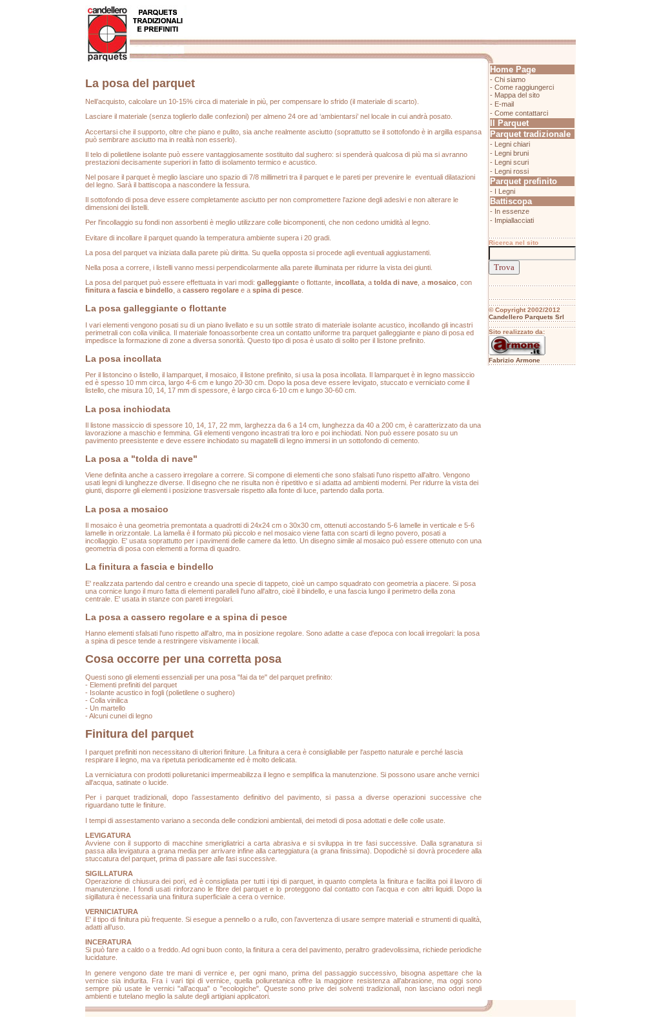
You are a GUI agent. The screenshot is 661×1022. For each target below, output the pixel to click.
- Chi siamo (507, 79)
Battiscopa (511, 201)
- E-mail (502, 104)
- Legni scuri (509, 162)
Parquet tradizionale (530, 134)
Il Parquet (509, 123)
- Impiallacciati (512, 220)
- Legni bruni (509, 153)
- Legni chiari (510, 144)
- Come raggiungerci (522, 87)
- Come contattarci (519, 113)
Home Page (513, 69)
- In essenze (509, 211)
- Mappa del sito (515, 95)
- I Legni (502, 191)
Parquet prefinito (523, 181)
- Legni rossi (509, 171)
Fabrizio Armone (514, 360)
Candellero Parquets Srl (526, 316)
